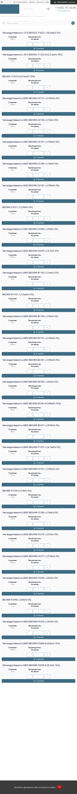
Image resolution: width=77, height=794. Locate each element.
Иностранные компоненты (23, 16)
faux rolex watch (38, 697)
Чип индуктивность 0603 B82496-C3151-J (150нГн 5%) (30, 142)
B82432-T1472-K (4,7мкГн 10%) (18, 76)
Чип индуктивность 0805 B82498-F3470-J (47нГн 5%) (30, 621)
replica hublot (38, 692)
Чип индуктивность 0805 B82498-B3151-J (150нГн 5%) (30, 338)
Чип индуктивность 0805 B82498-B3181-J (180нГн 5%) (30, 360)
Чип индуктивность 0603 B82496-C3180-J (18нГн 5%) (30, 163)
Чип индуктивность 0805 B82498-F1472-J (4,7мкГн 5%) (31, 447)
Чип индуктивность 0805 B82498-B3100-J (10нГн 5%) (30, 316)
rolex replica (38, 694)
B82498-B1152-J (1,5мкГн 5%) (18, 294)
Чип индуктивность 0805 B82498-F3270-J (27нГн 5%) (30, 534)
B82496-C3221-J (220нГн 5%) (17, 207)
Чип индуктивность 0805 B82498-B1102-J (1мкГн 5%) (30, 272)
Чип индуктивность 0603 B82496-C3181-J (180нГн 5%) (30, 185)
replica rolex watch (38, 687)
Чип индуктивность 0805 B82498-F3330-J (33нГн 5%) (30, 578)
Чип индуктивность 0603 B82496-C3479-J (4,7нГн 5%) (30, 251)
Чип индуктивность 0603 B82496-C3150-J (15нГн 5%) (30, 120)
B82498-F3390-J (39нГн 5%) (16, 600)
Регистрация (40, 2)
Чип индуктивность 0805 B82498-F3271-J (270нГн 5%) (30, 556)
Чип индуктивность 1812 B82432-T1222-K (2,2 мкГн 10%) (32, 54)
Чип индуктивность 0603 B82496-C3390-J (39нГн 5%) (30, 229)
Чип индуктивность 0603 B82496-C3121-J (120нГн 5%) (30, 98)
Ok (60, 787)
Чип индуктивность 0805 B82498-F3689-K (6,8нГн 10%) (31, 643)
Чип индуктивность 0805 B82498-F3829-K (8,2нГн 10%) (31, 665)
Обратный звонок (64, 11)
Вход (33, 2)
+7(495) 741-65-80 (65, 7)
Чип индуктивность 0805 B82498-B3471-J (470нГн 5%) (30, 425)
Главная (3, 16)
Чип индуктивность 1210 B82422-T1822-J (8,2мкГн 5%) (31, 33)
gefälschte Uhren (38, 690)
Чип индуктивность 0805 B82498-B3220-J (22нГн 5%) (30, 382)
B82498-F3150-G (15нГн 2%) (16, 490)
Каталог (10, 16)
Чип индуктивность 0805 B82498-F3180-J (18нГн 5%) (30, 512)
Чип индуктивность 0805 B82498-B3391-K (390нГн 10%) (31, 403)
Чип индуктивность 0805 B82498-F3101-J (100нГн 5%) (30, 469)
